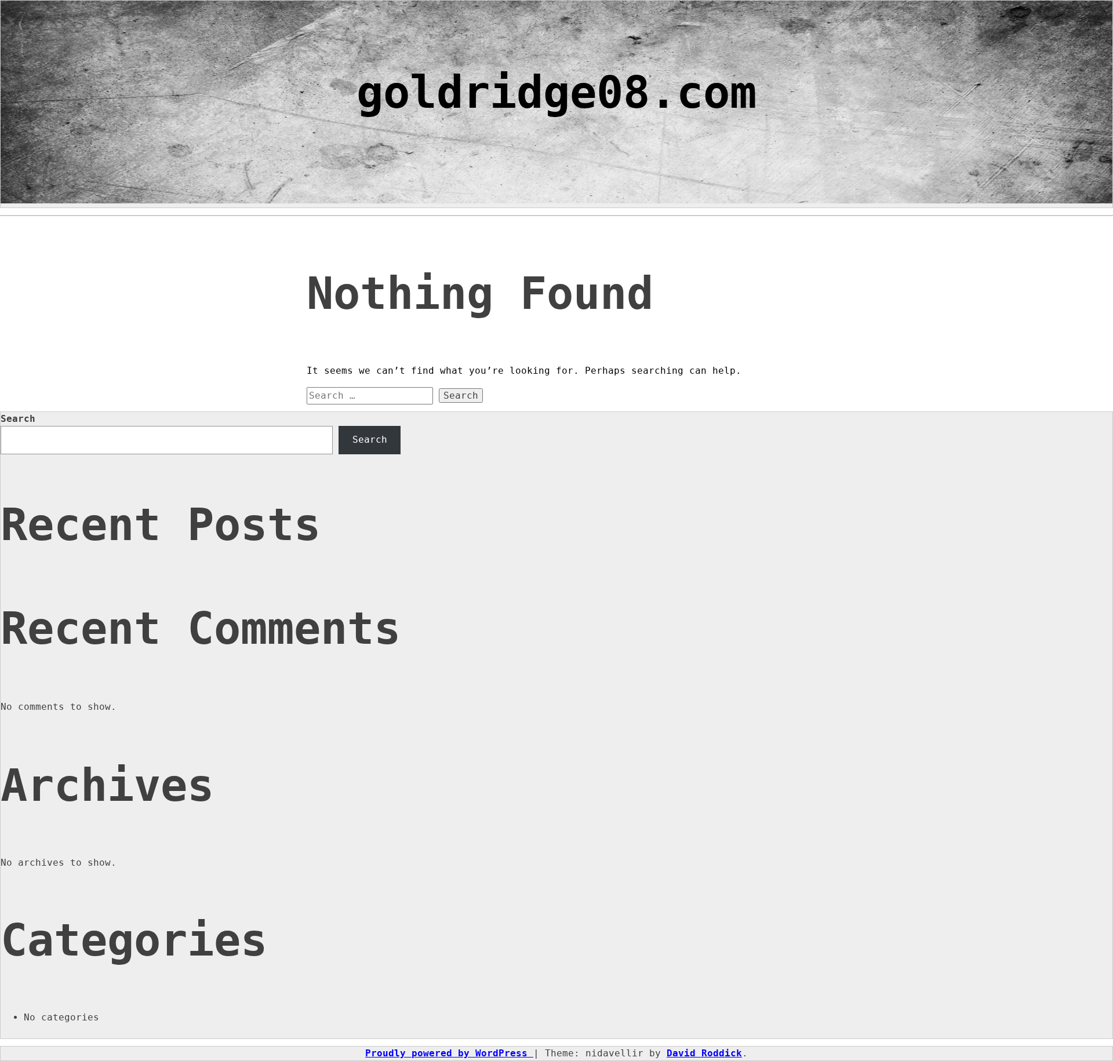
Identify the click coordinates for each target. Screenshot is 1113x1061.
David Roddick (704, 1053)
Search (18, 418)
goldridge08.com (556, 92)
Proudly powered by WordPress (449, 1053)
